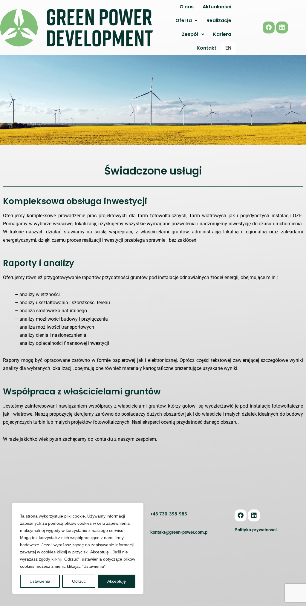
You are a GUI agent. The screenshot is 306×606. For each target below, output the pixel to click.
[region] (77, 548)
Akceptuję (116, 581)
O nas (187, 6)
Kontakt (206, 48)
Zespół (190, 34)
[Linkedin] (282, 27)
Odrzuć (79, 581)
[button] (186, 20)
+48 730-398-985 (168, 514)
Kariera (222, 34)
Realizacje (218, 20)
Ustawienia (40, 581)
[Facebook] (269, 27)
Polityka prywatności (256, 529)
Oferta (183, 20)
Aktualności (217, 6)
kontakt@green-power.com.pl (179, 532)
